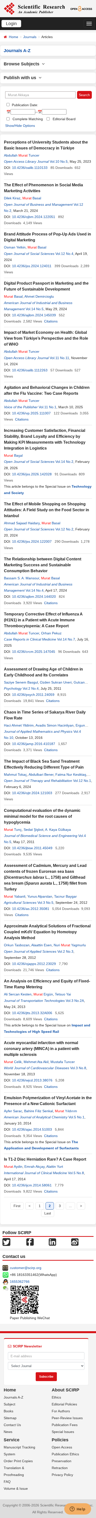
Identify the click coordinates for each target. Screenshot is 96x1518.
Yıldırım (66, 1111)
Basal (31, 198)
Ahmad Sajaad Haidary (22, 523)
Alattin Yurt (54, 1166)
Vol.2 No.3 (65, 951)
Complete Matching (28, 119)
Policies (60, 1439)
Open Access (62, 1447)
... (70, 1206)
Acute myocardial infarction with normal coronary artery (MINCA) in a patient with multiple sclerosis (41, 1049)
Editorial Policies (64, 1404)
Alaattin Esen (41, 945)
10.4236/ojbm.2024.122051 (33, 217)
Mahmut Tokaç (15, 774)
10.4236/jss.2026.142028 (32, 474)
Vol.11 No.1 (47, 407)
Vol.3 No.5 (45, 903)
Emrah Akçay (34, 1166)
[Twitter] (6, 1242)
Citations (51, 321)
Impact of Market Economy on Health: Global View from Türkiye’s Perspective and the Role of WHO (46, 338)
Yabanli (14, 896)
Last (47, 1213)
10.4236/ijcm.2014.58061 (32, 1185)
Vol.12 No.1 (82, 781)
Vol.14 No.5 (35, 309)
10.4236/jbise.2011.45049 (32, 848)
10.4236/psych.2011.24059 (33, 695)
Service (11, 1439)
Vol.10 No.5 (59, 161)
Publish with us (21, 77)
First (17, 1206)
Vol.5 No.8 (76, 1173)
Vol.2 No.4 (31, 688)
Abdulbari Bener (41, 774)
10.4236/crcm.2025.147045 (33, 652)
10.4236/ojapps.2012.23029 (34, 964)
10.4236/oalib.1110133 (30, 168)
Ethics (56, 1397)
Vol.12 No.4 (64, 254)
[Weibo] (75, 1242)
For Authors (61, 1411)
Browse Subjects (23, 63)
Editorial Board (64, 119)
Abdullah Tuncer (21, 155)
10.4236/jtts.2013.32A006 (32, 1013)
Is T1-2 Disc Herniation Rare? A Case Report (45, 1159)
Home (13, 37)
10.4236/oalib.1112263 (30, 370)
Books (8, 1411)
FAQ (7, 1482)
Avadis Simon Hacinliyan (54, 725)
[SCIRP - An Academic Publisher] (34, 8)
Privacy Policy (62, 1475)
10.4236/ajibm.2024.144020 (34, 596)
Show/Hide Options (20, 126)
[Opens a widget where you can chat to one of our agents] (77, 1509)
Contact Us (12, 1425)
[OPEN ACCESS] (81, 8)
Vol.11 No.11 (59, 358)
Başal (13, 455)
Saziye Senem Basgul (21, 682)
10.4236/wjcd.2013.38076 (32, 1080)
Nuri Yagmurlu (70, 945)
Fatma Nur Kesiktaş (70, 774)
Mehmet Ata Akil (36, 1062)
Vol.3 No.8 (78, 1068)
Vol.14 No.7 (66, 639)
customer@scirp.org (25, 1268)
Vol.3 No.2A (75, 1001)
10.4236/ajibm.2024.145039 (34, 315)
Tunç (13, 830)
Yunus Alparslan (39, 896)
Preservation (61, 1461)
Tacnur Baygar (65, 896)
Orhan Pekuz (51, 633)
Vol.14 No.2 (64, 462)
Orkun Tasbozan (17, 945)
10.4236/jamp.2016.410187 (33, 744)
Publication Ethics (65, 1454)
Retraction (60, 1468)
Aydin (13, 1166)
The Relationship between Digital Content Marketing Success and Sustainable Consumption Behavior (42, 565)
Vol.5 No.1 (76, 1117)
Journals (29, 37)
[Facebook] (30, 1242)
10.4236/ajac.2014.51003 (32, 1129)
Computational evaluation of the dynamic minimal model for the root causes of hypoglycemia (42, 816)
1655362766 (20, 1282)
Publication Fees (65, 1425)
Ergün (43, 994)
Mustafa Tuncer (62, 1062)
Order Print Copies (18, 1461)
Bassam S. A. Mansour (21, 578)
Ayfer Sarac (13, 1111)
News (8, 1432)
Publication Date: (24, 105)
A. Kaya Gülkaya (58, 830)
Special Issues (63, 1432)
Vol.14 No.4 (35, 590)
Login (11, 23)
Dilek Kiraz (12, 198)
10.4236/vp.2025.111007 (31, 413)
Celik (13, 1062)
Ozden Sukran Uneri (56, 682)
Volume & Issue (16, 1488)
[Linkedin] (52, 1242)
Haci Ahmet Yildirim (19, 725)
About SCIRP (65, 1389)
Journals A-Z (13, 1397)
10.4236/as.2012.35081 (30, 909)
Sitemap (10, 1418)
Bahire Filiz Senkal (38, 1111)
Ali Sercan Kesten (18, 994)
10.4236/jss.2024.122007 (32, 541)
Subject (9, 1404)
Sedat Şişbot (33, 830)
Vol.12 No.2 (64, 529)
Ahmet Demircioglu (39, 296)
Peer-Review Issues (67, 1418)
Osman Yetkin (15, 247)
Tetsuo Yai (63, 994)
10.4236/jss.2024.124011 (31, 266)
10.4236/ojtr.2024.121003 (32, 793)
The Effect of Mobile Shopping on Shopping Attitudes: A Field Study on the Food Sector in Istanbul (46, 510)
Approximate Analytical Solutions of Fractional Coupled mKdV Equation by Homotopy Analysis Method (47, 932)
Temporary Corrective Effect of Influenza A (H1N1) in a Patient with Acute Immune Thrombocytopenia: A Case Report (43, 620)
